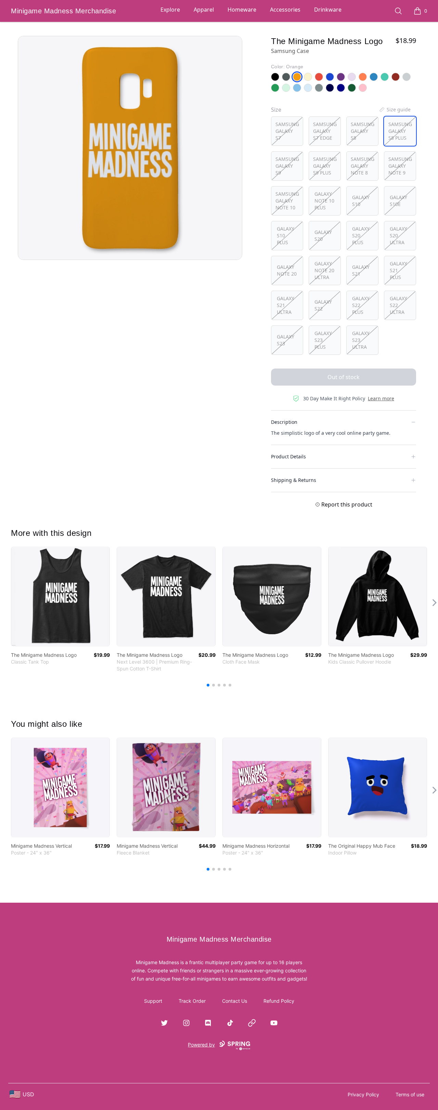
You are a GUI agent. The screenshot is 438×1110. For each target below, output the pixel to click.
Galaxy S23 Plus (323, 340)
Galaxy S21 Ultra (285, 305)
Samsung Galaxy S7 (287, 131)
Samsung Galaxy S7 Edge (325, 131)
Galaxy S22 (323, 305)
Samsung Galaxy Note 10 (287, 201)
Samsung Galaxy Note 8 (362, 166)
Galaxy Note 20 (287, 270)
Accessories (285, 9)
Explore (170, 9)
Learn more (381, 398)
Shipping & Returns (293, 480)
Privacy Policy (363, 1094)
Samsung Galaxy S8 (362, 131)
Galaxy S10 (361, 200)
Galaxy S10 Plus (285, 235)
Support (153, 1001)
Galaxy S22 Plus (361, 305)
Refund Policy (278, 1001)
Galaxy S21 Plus (398, 270)
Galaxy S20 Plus (361, 235)
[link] (60, 596)
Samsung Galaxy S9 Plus (325, 166)
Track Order (192, 1001)
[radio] (287, 131)
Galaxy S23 (285, 340)
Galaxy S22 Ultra (398, 305)
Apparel (204, 9)
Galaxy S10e (398, 200)
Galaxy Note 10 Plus (324, 201)
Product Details (288, 456)
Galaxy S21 (361, 270)
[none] (394, 109)
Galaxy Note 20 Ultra (324, 270)
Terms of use (410, 1094)
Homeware (242, 9)
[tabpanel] (130, 148)
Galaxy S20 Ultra (398, 235)
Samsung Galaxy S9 (287, 166)
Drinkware (328, 9)
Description (284, 422)
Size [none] (276, 109)
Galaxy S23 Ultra (361, 340)
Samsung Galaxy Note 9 (400, 166)
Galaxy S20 (323, 235)
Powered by (201, 1044)
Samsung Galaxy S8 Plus (400, 131)
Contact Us (234, 1001)
